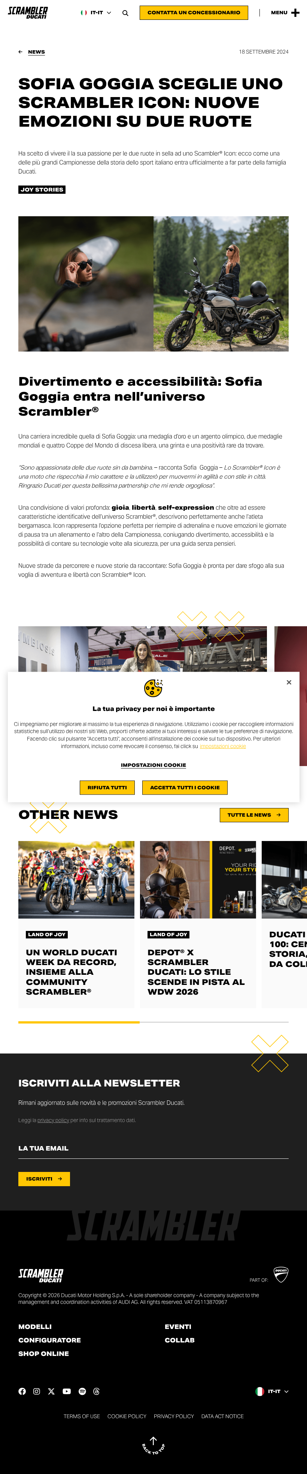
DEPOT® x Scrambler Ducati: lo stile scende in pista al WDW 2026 (196, 972)
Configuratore (49, 1341)
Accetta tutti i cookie (185, 787)
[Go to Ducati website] (281, 1274)
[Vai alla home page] (28, 13)
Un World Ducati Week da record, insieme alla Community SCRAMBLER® (71, 972)
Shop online (43, 1354)
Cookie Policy (126, 1416)
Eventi (178, 1327)
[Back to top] (153, 1446)
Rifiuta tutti (107, 787)
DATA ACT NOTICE (222, 1416)
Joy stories (42, 189)
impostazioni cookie (223, 745)
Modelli (35, 1327)
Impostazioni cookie (153, 765)
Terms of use (82, 1416)
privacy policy (53, 1120)
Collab (180, 1341)
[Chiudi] (289, 682)
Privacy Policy (174, 1416)
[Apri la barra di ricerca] (125, 12)
